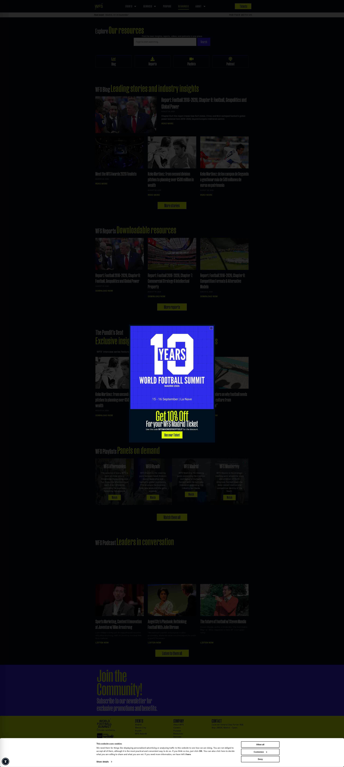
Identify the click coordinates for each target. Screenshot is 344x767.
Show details (102, 762)
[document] (172, 383)
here (188, 754)
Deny (260, 759)
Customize (259, 752)
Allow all (260, 744)
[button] (211, 328)
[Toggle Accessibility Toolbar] (5, 761)
